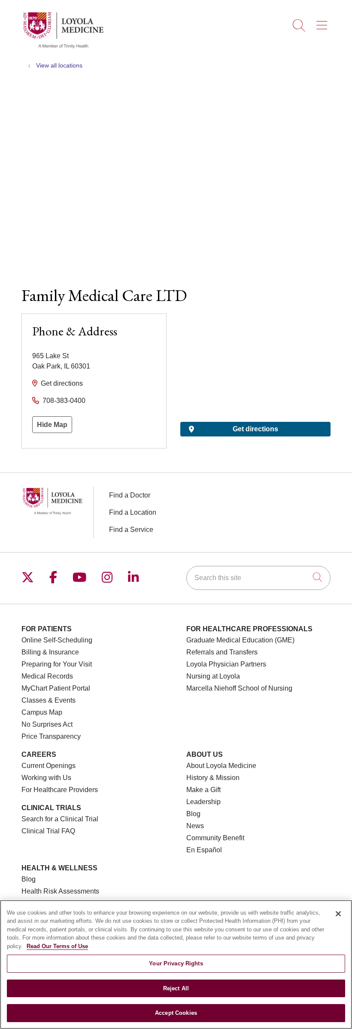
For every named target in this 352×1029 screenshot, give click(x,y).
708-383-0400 (63, 400)
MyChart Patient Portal (55, 688)
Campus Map (41, 712)
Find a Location (132, 512)
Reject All (176, 988)
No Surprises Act (47, 724)
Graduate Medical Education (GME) (240, 640)
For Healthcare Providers (59, 789)
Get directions (62, 383)
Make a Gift (203, 789)
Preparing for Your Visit (56, 664)
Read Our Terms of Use (57, 946)
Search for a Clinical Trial (59, 819)
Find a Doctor (129, 495)
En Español (204, 850)
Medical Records (47, 676)
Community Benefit (215, 838)
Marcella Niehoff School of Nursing (239, 688)
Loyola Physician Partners (226, 664)
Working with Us (46, 777)
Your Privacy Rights (176, 963)
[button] (323, 22)
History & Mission (213, 777)
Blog (193, 813)
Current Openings (48, 765)
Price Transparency (51, 736)
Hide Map (52, 424)
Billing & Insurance (50, 652)
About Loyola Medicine (221, 765)
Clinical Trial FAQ (48, 831)
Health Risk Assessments (60, 891)
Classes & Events (48, 700)
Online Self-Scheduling (56, 640)
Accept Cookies (176, 1013)
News (195, 825)
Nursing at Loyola (213, 676)
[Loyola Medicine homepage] (63, 47)
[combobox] (258, 578)
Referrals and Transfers (222, 652)
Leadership (203, 801)
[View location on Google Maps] (255, 360)
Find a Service (131, 529)
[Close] (338, 913)
